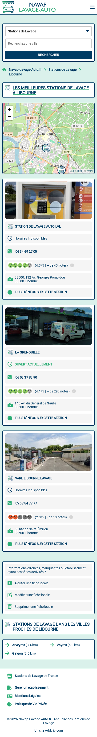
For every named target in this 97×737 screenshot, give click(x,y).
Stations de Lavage (62, 69)
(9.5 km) (24, 653)
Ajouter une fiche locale (31, 583)
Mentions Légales (27, 696)
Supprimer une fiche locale (34, 607)
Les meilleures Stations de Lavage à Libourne (51, 90)
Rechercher (48, 55)
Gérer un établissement (31, 687)
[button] (61, 169)
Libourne (15, 74)
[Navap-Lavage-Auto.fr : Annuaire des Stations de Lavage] (31, 7)
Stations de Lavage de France (36, 676)
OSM (90, 171)
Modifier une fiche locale (32, 595)
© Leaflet (76, 171)
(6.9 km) (68, 645)
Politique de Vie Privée (31, 704)
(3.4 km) (25, 645)
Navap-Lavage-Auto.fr (25, 69)
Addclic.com (54, 730)
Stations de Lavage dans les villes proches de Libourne (51, 627)
